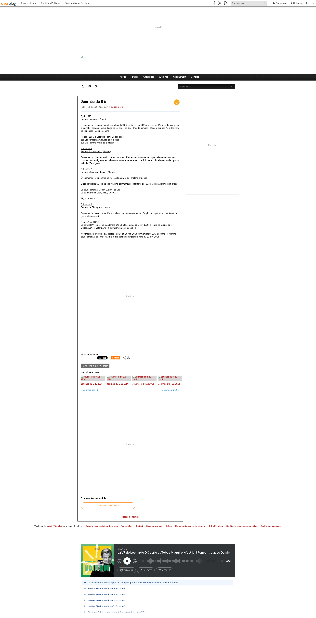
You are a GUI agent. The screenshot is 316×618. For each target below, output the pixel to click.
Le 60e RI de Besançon (142, 56)
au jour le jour (117, 107)
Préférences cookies (271, 526)
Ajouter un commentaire (108, 506)
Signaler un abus (154, 526)
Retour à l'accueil (130, 517)
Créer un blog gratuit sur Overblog (102, 526)
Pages (135, 77)
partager (148, 570)
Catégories (148, 77)
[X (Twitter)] (220, 3)
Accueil (123, 77)
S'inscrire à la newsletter (95, 365)
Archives (163, 77)
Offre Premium (216, 526)
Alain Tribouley (55, 526)
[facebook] (214, 3)
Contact (195, 77)
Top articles (126, 526)
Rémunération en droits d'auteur (190, 526)
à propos (166, 570)
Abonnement (179, 77)
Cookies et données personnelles (242, 526)
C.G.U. (169, 526)
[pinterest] (225, 3)
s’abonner (128, 570)
